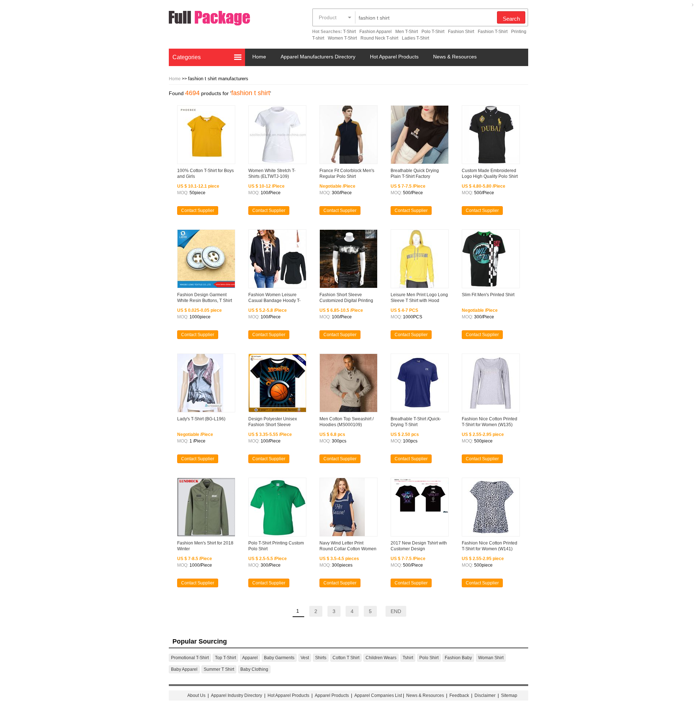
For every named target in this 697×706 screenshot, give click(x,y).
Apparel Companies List (378, 695)
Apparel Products (332, 695)
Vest (305, 657)
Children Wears (381, 657)
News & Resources (455, 57)
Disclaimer (485, 695)
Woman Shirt (491, 657)
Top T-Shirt (225, 657)
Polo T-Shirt (432, 31)
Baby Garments (279, 657)
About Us (196, 695)
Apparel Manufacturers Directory (318, 57)
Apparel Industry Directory (236, 695)
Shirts (320, 657)
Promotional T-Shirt (190, 657)
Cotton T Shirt (346, 657)
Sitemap (509, 695)
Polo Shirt (429, 657)
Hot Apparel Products (394, 57)
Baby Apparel (184, 669)
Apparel (250, 657)
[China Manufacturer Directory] (223, 19)
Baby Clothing (254, 669)
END (396, 611)
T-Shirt (349, 31)
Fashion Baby (458, 657)
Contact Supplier (197, 210)
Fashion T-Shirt (493, 31)
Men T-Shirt (406, 31)
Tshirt (408, 657)
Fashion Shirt (461, 31)
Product (328, 17)
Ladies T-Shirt (415, 38)
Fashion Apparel (375, 31)
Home (259, 57)
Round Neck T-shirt (379, 38)
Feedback (459, 695)
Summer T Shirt (219, 669)
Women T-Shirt (342, 38)
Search (511, 19)
